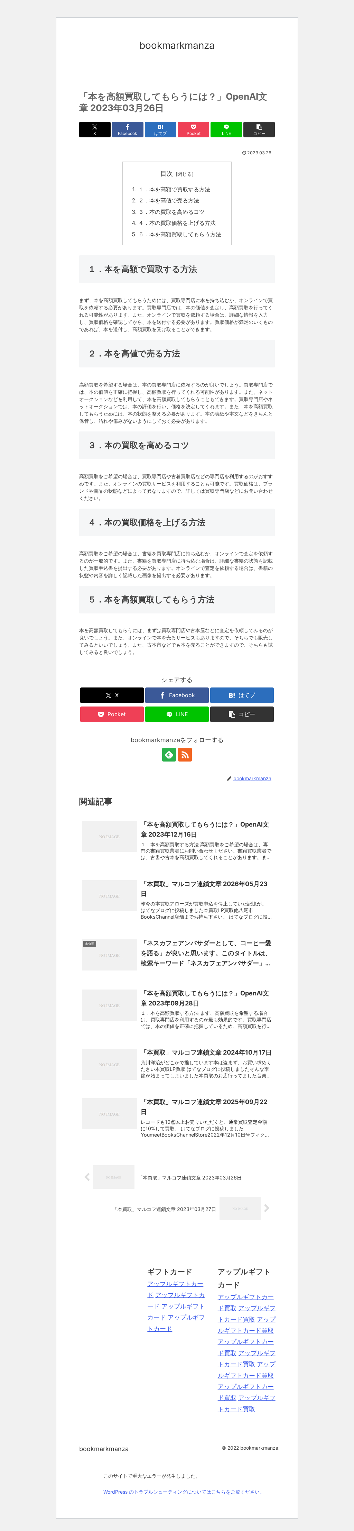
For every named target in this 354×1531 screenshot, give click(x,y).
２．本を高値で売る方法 (168, 200)
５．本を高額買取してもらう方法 (179, 234)
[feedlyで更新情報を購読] (169, 755)
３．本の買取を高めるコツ (171, 211)
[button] (259, 129)
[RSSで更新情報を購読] (185, 755)
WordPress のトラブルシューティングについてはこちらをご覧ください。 (183, 1492)
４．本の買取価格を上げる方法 (177, 222)
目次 (166, 173)
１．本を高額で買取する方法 (174, 189)
